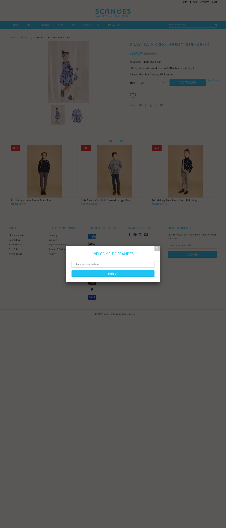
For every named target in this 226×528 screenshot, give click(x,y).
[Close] (157, 248)
